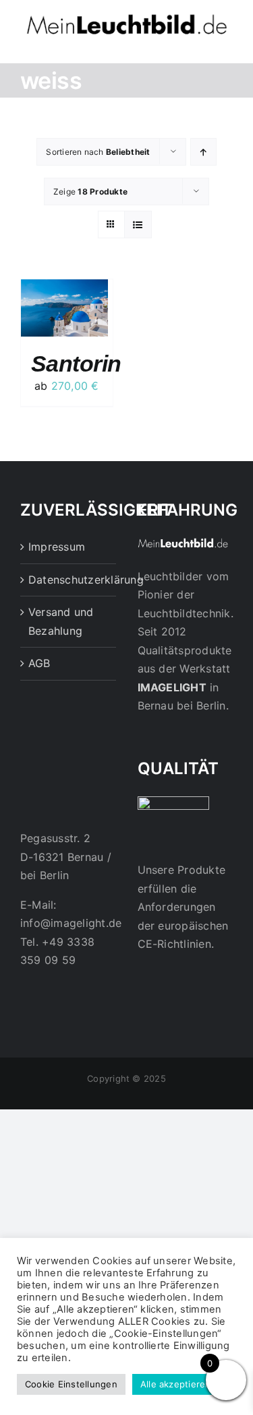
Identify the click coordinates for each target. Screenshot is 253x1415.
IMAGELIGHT (172, 687)
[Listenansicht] (138, 224)
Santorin (76, 363)
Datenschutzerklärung (68, 579)
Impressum (56, 546)
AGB (39, 663)
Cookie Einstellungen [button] (71, 1384)
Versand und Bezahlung (61, 621)
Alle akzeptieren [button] (175, 1384)
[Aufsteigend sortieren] (203, 152)
